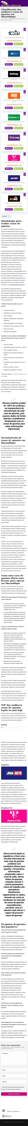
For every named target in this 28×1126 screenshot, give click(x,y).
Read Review (19, 44)
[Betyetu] (14, 201)
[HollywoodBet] (14, 140)
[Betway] (14, 76)
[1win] (14, 36)
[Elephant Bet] (14, 160)
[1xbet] (14, 56)
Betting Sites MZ (11, 5)
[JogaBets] (14, 181)
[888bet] (14, 98)
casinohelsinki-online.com (17, 284)
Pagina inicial (4, 18)
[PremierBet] (14, 120)
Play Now (9, 44)
